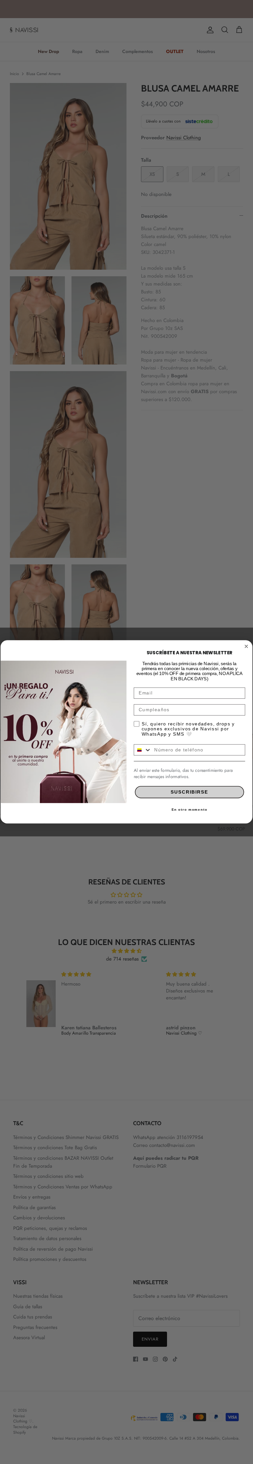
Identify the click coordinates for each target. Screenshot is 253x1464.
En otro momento (190, 810)
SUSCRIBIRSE (189, 792)
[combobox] (143, 750)
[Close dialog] (246, 646)
